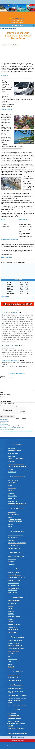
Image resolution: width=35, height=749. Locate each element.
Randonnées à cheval (15, 680)
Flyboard (11, 667)
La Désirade (12, 461)
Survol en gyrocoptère (16, 556)
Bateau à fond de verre (16, 648)
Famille (10, 608)
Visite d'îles (11, 512)
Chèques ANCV (12, 627)
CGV (9, 731)
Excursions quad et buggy (17, 543)
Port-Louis (11, 498)
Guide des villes (13, 572)
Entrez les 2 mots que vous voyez (9, 406)
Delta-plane (12, 559)
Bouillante (11, 493)
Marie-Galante (13, 453)
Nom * (1, 392)
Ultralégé (11, 564)
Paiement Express (17, 740)
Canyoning (11, 540)
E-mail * (2, 397)
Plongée (10, 524)
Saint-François (13, 480)
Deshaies (11, 490)
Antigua (10, 469)
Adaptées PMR (12, 632)
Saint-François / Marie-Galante (15, 691)
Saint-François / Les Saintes (17, 695)
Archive (10, 726)
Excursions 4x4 (13, 545)
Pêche (10, 527)
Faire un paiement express (16, 577)
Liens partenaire (13, 721)
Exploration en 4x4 (14, 675)
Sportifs (11, 614)
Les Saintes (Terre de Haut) (17, 503)
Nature (10, 619)
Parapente (11, 561)
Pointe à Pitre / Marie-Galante (15, 701)
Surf (9, 656)
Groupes (11, 611)
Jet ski (10, 664)
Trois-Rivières (12, 496)
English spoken (13, 629)
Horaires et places (14, 580)
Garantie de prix (13, 583)
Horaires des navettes (15, 688)
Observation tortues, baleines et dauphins (15, 520)
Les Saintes (11, 456)
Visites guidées (13, 537)
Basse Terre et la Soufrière (17, 466)
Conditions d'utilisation (16, 728)
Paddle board (12, 659)
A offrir (10, 621)
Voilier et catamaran (15, 645)
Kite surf (11, 653)
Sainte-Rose (12, 488)
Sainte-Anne (12, 482)
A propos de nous (13, 716)
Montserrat (12, 472)
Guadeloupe (20, 723)
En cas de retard (13, 585)
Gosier (10, 485)
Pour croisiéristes (14, 624)
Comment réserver (14, 575)
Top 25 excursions (14, 600)
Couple (10, 606)
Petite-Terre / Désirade (15, 451)
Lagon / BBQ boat (13, 651)
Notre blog (12, 713)
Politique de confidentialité (17, 733)
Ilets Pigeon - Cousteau (16, 464)
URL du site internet (5, 401)
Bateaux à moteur (14, 643)
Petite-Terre (12, 448)
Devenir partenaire (14, 718)
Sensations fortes (14, 616)
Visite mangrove (13, 514)
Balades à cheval (14, 548)
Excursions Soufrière (15, 535)
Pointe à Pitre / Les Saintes (17, 698)
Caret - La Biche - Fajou (15, 458)
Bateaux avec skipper (15, 640)
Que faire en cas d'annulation (13, 589)
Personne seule (13, 603)
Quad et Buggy (13, 677)
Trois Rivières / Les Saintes (17, 705)
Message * (3, 376)
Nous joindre (12, 592)
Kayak (10, 661)
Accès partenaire (18, 737)
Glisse (10, 517)
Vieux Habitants (13, 501)
